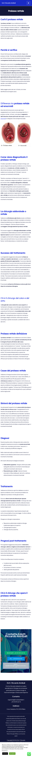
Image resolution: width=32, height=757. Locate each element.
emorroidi (3, 118)
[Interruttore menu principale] (28, 3)
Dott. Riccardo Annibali (9, 3)
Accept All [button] (12, 753)
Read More (5, 750)
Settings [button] (5, 753)
